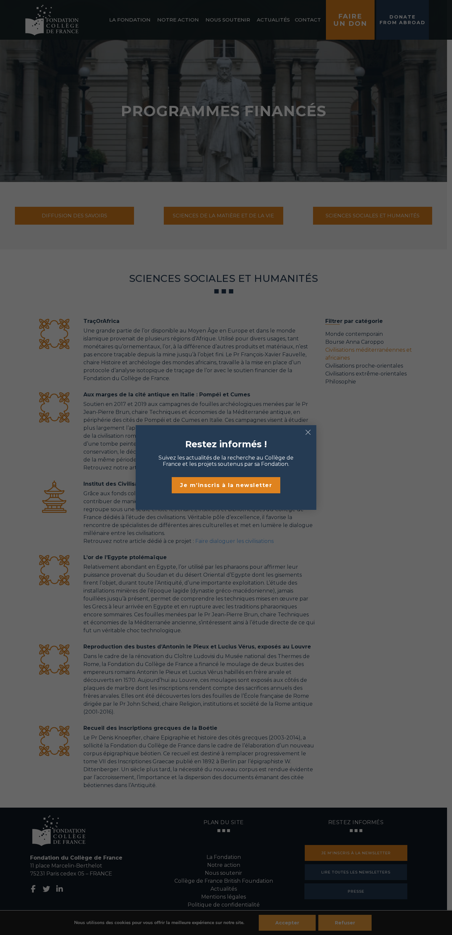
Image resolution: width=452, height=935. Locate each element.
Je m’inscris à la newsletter (226, 485)
